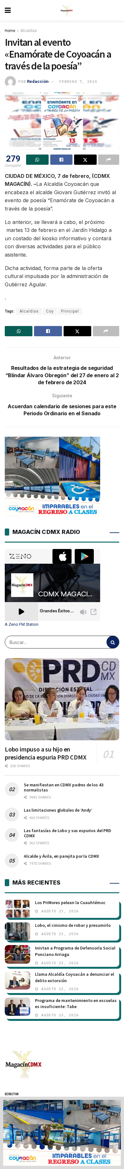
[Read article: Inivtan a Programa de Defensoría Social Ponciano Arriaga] (17, 954)
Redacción (38, 81)
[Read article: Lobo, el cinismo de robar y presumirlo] (17, 931)
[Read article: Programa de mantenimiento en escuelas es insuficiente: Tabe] (17, 1007)
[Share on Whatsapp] (37, 160)
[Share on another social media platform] (109, 160)
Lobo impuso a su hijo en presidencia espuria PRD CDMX (45, 753)
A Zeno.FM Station (21, 624)
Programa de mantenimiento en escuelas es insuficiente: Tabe (76, 1004)
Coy (50, 311)
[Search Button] (113, 642)
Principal (70, 311)
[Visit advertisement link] (62, 1133)
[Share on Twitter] (85, 160)
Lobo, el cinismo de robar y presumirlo (73, 925)
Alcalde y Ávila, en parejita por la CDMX (61, 856)
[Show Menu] (8, 10)
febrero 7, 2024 (78, 81)
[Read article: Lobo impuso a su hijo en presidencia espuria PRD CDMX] (62, 699)
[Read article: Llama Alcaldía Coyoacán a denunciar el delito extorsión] (17, 980)
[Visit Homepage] (66, 10)
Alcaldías (28, 30)
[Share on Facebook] (61, 160)
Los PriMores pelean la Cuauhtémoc (70, 902)
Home (10, 30)
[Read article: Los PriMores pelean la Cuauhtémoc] (17, 909)
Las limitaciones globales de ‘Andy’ (58, 810)
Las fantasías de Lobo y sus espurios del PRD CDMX (67, 833)
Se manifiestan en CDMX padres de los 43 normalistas (63, 787)
